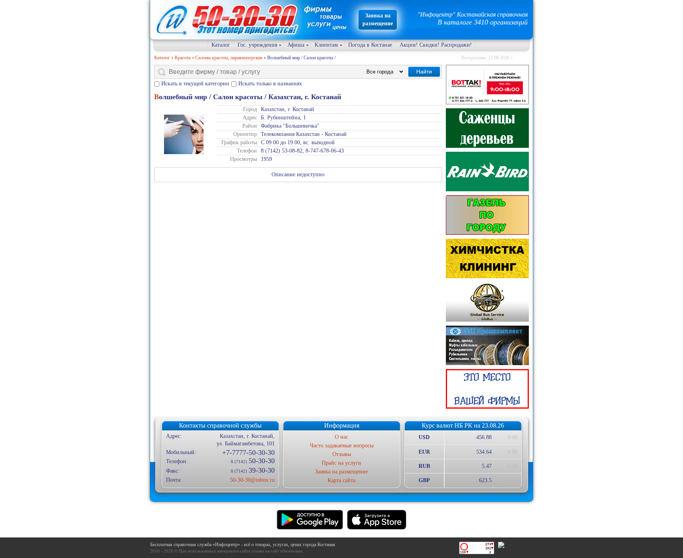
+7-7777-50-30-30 (248, 452)
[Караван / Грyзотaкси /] (487, 215)
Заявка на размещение (341, 472)
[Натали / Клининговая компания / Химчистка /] (487, 258)
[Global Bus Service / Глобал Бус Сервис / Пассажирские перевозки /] (487, 302)
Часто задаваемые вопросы (342, 446)
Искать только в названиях (270, 84)
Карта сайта (341, 480)
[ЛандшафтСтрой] (487, 128)
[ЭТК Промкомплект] (487, 345)
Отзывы (341, 454)
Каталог (220, 45)
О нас (341, 437)
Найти (424, 71)
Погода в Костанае (370, 45)
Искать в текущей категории (195, 84)
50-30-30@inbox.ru (252, 480)
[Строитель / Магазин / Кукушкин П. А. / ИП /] (487, 171)
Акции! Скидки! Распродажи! (436, 45)
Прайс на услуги (341, 463)
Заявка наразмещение (377, 19)
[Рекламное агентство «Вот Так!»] (487, 84)
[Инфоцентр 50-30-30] (487, 389)
